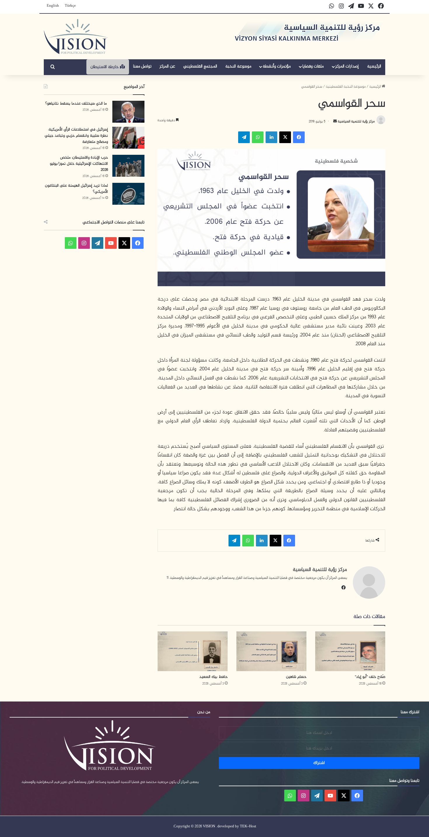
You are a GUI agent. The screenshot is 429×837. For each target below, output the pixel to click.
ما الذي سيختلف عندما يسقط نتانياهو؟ (76, 103)
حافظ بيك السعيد (213, 676)
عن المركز (167, 66)
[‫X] (285, 137)
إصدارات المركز (347, 66)
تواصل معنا (142, 66)
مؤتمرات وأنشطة (277, 66)
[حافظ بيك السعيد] (193, 651)
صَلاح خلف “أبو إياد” (370, 676)
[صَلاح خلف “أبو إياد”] (350, 651)
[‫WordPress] (97, 243)
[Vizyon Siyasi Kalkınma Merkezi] (76, 36)
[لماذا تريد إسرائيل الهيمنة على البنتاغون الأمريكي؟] (128, 194)
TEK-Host (248, 826)
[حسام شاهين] (271, 651)
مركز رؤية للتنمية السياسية (356, 121)
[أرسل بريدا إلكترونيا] (335, 121)
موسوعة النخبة (238, 66)
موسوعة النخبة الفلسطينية (346, 87)
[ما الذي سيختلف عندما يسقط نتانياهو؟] (128, 112)
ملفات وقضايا (313, 66)
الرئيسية (374, 66)
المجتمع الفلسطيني (200, 66)
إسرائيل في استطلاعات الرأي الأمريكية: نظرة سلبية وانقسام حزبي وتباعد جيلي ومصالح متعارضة (76, 135)
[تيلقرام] (244, 137)
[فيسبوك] (299, 137)
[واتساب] (258, 137)
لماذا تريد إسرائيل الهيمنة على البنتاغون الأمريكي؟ (76, 188)
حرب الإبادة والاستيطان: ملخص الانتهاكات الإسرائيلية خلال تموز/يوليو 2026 (79, 163)
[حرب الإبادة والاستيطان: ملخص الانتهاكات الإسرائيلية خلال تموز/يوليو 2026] (128, 166)
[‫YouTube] (111, 243)
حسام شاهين (296, 676)
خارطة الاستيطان (105, 67)
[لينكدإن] (271, 137)
